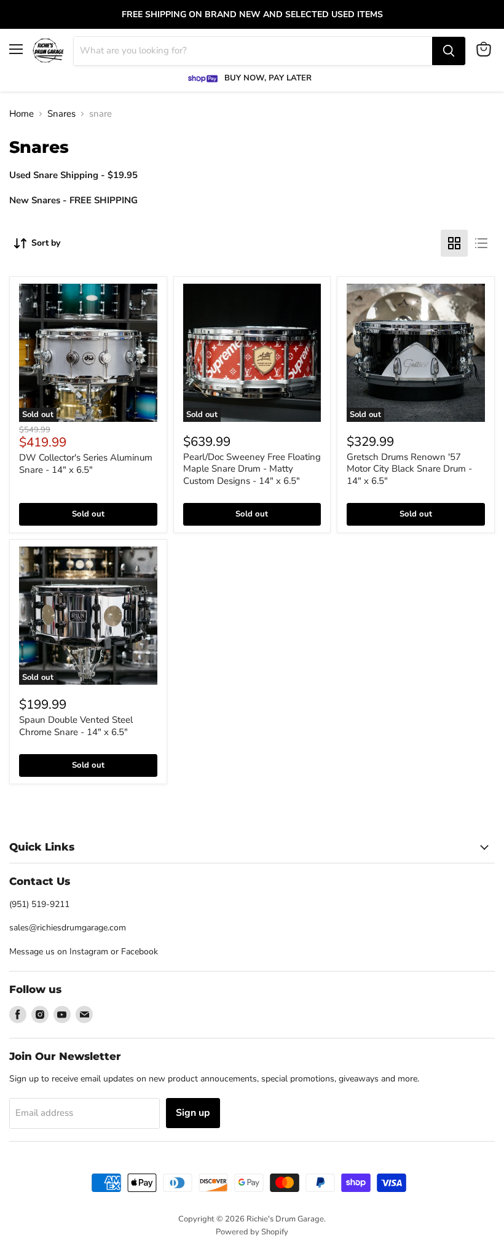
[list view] (481, 243)
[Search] (448, 51)
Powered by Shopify (252, 1231)
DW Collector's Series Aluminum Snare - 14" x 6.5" (85, 463)
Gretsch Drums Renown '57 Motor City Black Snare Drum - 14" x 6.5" (409, 469)
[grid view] (454, 243)
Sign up (193, 1113)
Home (21, 114)
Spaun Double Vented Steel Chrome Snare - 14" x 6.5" (76, 726)
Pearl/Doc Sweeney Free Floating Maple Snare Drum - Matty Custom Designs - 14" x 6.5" (252, 469)
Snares (61, 114)
